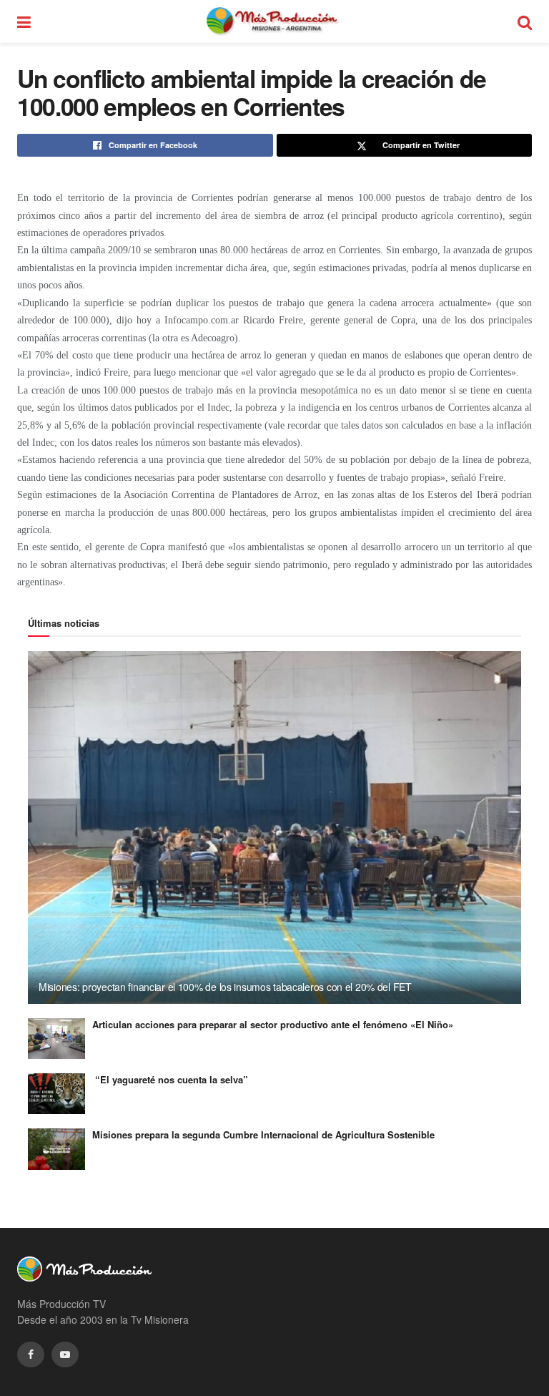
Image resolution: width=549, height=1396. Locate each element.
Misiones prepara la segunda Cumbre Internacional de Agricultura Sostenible (263, 1134)
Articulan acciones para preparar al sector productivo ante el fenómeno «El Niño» (272, 1024)
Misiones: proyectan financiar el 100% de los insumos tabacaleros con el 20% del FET (225, 987)
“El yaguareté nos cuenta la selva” (170, 1079)
